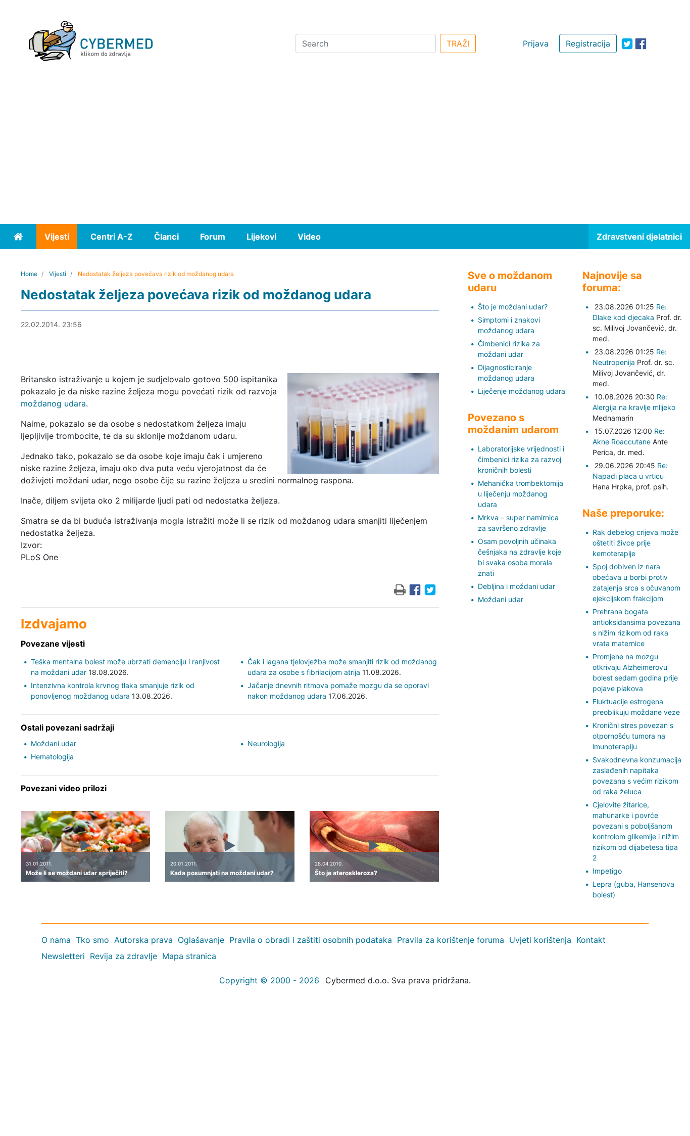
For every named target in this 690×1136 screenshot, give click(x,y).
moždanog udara (53, 403)
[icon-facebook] (640, 43)
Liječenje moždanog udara (521, 391)
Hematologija (52, 756)
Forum (212, 237)
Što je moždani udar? (513, 306)
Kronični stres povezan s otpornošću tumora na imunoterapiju (633, 736)
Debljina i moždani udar (516, 586)
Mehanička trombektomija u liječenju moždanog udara (520, 494)
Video (309, 237)
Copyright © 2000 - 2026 (269, 980)
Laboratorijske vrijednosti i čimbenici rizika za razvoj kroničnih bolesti (521, 459)
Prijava (536, 43)
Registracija (588, 43)
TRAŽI (458, 43)
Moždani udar (53, 743)
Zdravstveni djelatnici (639, 237)
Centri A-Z (111, 237)
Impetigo (607, 871)
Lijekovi (261, 237)
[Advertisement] (345, 148)
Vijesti (56, 237)
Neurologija (266, 743)
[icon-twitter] (627, 43)
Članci (166, 237)
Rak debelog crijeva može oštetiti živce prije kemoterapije (635, 543)
